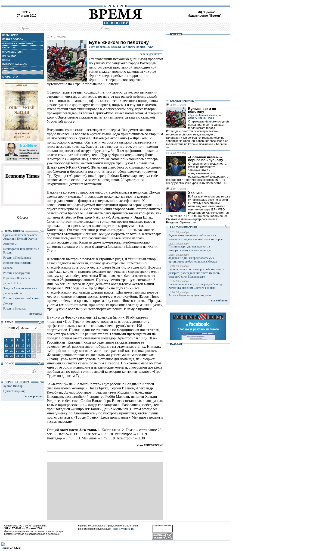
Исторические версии (17, 262)
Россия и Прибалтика (17, 257)
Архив (25, 28)
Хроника (195, 193)
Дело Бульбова (12, 293)
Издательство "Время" (204, 15)
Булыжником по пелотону (202, 110)
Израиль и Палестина (17, 278)
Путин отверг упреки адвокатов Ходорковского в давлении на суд (189, 248)
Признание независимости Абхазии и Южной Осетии (20, 236)
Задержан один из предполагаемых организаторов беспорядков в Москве (192, 259)
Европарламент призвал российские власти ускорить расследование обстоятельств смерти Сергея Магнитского (196, 272)
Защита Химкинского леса (20, 288)
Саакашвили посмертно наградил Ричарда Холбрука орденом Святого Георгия (195, 285)
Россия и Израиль (14, 308)
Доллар (8, 303)
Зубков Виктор (13, 386)
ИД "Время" (206, 12)
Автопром (9, 243)
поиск (107, 28)
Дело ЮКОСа (12, 283)
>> (167, 147)
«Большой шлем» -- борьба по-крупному (205, 158)
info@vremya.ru (123, 528)
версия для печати (151, 54)
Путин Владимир (14, 391)
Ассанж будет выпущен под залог (190, 295)
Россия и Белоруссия (16, 273)
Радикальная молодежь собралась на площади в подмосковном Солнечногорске (196, 237)
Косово (8, 267)
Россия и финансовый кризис (22, 298)
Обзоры (22, 217)
